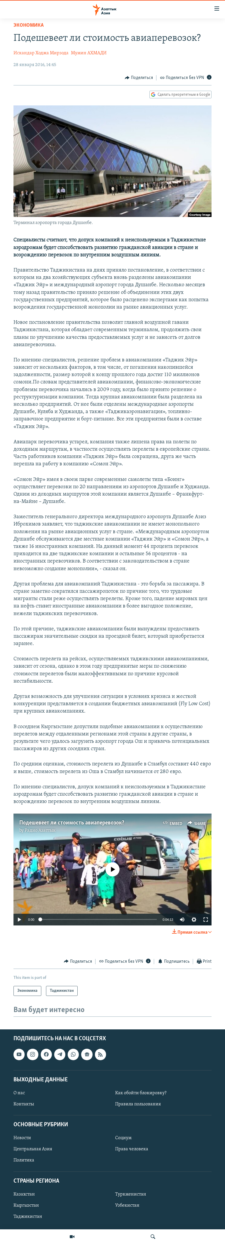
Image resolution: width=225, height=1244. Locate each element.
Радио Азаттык (40, 830)
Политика (23, 1160)
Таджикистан (27, 1216)
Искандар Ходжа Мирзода (41, 53)
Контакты (23, 1104)
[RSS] (100, 1054)
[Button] (139, 78)
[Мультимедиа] (72, 1236)
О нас (19, 1093)
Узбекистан (127, 1205)
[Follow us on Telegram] (59, 1054)
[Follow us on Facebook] (46, 1054)
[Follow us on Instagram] (32, 1054)
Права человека (131, 1149)
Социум (123, 1138)
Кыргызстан (26, 1205)
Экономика (28, 25)
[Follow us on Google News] (86, 1054)
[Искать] (153, 1236)
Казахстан (24, 1194)
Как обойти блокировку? (140, 1093)
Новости (22, 1138)
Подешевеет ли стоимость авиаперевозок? (71, 823)
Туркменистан (130, 1194)
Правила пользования (138, 1104)
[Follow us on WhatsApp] (73, 1054)
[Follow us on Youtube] (19, 1054)
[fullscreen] (206, 919)
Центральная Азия (32, 1149)
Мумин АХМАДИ (89, 53)
